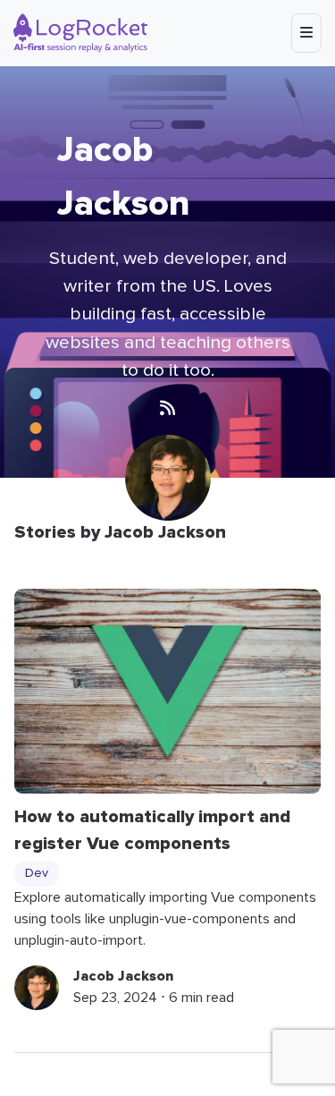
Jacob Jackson (123, 976)
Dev (36, 873)
